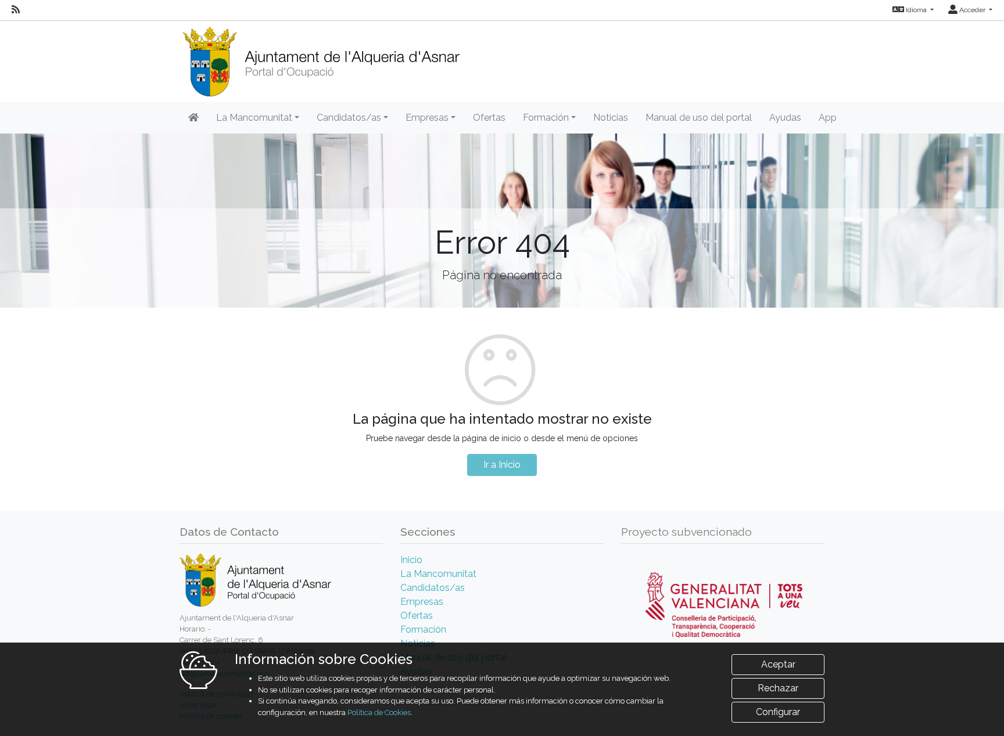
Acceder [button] (972, 10)
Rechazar (778, 688)
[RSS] (16, 10)
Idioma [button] (916, 10)
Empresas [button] (427, 117)
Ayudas (785, 117)
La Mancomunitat (438, 573)
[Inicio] (321, 57)
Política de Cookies (379, 712)
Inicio (411, 559)
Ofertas (489, 117)
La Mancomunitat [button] (254, 117)
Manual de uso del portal (699, 117)
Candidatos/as (432, 587)
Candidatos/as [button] (349, 117)
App (828, 117)
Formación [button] (546, 117)
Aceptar (778, 664)
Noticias (610, 117)
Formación (423, 629)
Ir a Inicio (502, 464)
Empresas (421, 601)
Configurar (778, 711)
